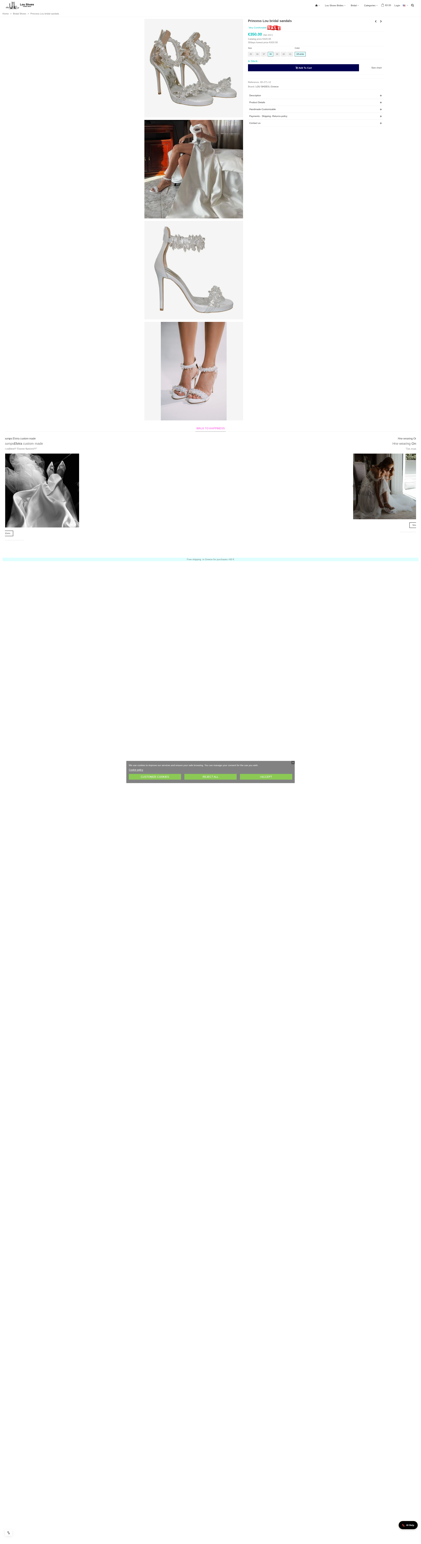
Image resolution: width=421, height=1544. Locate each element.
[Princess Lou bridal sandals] (193, 68)
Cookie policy (136, 769)
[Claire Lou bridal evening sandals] (375, 21)
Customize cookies (155, 776)
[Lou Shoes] (24, 5)
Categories (369, 5)
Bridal (354, 5)
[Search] (412, 5)
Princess (382, 443)
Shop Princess (357, 533)
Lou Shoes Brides (334, 5)
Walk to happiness (210, 428)
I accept (266, 776)
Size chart (376, 67)
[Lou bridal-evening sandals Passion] (380, 21)
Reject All (210, 776)
